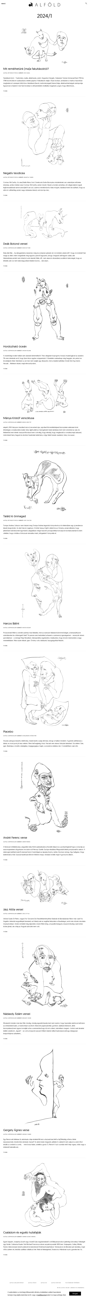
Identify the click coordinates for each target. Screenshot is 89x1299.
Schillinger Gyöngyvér (29, 735)
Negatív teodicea (14, 173)
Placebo (8, 731)
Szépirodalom (12, 248)
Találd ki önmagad (14, 516)
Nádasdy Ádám (26, 1018)
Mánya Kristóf (26, 422)
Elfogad (75, 1294)
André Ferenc (26, 841)
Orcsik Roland (26, 350)
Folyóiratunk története (72, 1282)
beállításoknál (42, 1295)
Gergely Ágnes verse (16, 1130)
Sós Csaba (27, 73)
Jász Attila (26, 913)
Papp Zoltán (27, 520)
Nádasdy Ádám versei (16, 1014)
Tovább (5, 91)
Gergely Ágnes (26, 1134)
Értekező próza (13, 73)
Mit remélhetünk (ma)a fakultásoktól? (26, 69)
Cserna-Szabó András (28, 1236)
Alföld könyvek (56, 1282)
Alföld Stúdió (32, 1282)
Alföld (5, 73)
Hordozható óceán (15, 346)
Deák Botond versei (15, 243)
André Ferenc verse (15, 837)
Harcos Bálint (11, 623)
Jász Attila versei (13, 909)
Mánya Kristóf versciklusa (18, 418)
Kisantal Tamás (28, 177)
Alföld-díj (44, 1282)
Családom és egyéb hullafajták (22, 1232)
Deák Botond (26, 248)
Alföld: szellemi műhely (17, 1282)
